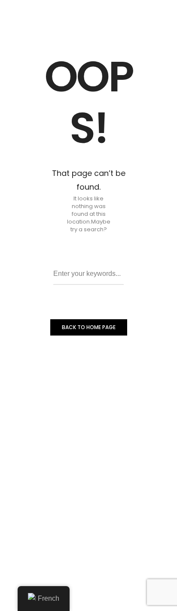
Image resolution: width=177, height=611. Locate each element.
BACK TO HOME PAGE (89, 327)
